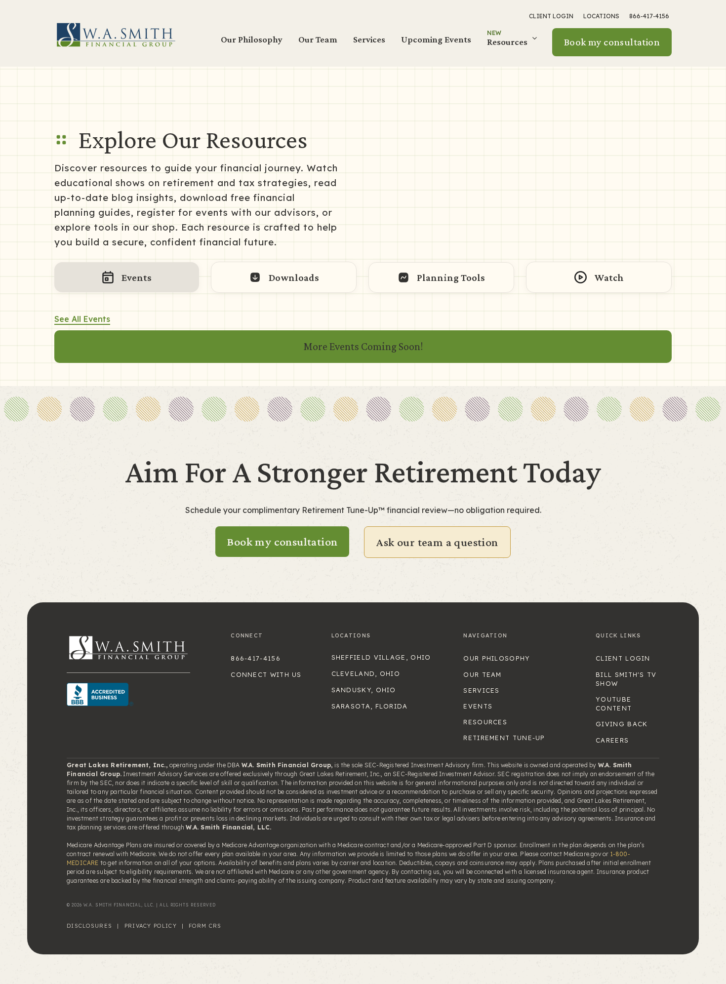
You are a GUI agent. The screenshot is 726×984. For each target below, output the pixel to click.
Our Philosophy (251, 39)
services (481, 690)
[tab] (126, 277)
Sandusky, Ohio (363, 690)
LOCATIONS (601, 16)
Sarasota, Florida (369, 706)
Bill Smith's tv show (626, 678)
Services (369, 39)
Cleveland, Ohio (366, 673)
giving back (621, 724)
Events (477, 706)
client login (623, 658)
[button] (513, 42)
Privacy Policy (150, 925)
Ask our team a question (437, 542)
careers (612, 740)
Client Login (551, 16)
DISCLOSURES (89, 925)
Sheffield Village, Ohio (381, 657)
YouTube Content (614, 703)
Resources (485, 722)
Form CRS (205, 925)
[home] (116, 34)
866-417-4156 (649, 16)
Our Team (317, 39)
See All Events (82, 319)
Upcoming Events (436, 39)
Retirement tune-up (504, 738)
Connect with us (266, 674)
